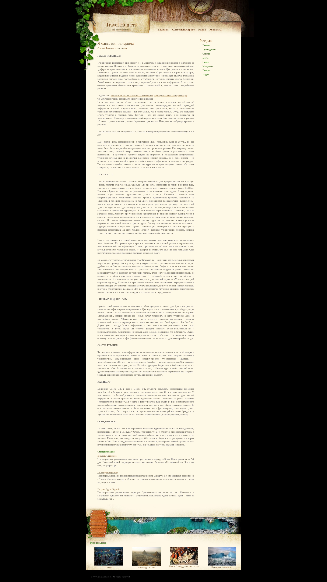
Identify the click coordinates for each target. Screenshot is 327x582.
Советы (206, 53)
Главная (163, 29)
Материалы (207, 66)
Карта (202, 29)
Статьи (205, 61)
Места (205, 57)
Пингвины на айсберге (222, 566)
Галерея (206, 70)
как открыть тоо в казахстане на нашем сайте (132, 95)
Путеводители (209, 49)
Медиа (205, 74)
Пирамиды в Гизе (146, 567)
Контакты (215, 29)
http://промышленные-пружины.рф (170, 95)
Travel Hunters (121, 24)
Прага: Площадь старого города (184, 566)
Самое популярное (183, 29)
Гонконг (108, 566)
